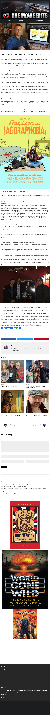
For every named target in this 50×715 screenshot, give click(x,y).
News (11, 20)
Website (27, 459)
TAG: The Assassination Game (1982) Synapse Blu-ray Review (13, 486)
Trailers (30, 20)
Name (2, 453)
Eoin (12, 346)
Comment (3, 439)
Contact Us (40, 20)
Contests (36, 20)
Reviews (25, 20)
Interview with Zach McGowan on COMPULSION (11, 415)
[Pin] (41, 339)
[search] (47, 476)
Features (15, 20)
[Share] (8, 339)
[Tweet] (25, 339)
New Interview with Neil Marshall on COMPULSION (36, 415)
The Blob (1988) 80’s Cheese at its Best (16, 426)
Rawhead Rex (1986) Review (35, 425)
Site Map (3, 697)
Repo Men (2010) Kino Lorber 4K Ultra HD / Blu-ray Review (13, 493)
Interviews (21, 20)
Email (2, 459)
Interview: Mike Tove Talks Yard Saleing (9, 386)
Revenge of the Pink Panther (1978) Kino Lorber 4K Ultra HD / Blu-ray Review (17, 484)
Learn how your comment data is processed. (25, 469)
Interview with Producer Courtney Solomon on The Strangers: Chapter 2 (36, 387)
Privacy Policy (4, 694)
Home (8, 20)
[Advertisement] (25, 651)
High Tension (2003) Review (7, 491)
